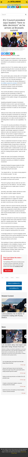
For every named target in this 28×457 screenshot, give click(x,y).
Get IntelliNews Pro (14, 288)
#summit (7, 277)
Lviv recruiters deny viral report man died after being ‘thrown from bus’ (14, 346)
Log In (8, 4)
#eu (2, 277)
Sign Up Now (8, 270)
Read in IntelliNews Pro (14, 283)
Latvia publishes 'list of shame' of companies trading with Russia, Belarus (13, 315)
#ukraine (12, 277)
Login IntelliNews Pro (16, 4)
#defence (17, 277)
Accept (22, 451)
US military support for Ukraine (9, 83)
